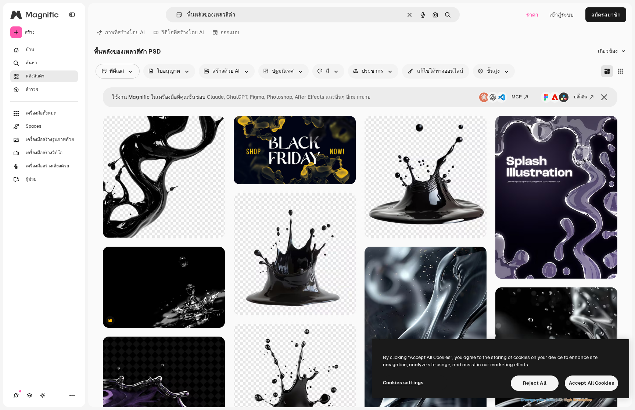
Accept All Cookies (591, 383)
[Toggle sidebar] (72, 15)
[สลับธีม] (43, 395)
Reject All (534, 383)
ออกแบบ (229, 32)
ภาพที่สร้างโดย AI (125, 32)
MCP (517, 97)
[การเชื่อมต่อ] (16, 395)
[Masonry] (607, 71)
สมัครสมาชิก (605, 14)
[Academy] (29, 395)
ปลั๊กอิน (580, 97)
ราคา (532, 14)
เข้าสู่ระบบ (561, 14)
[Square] (620, 71)
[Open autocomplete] (176, 15)
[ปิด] (604, 97)
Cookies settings (403, 383)
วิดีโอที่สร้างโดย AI (182, 32)
